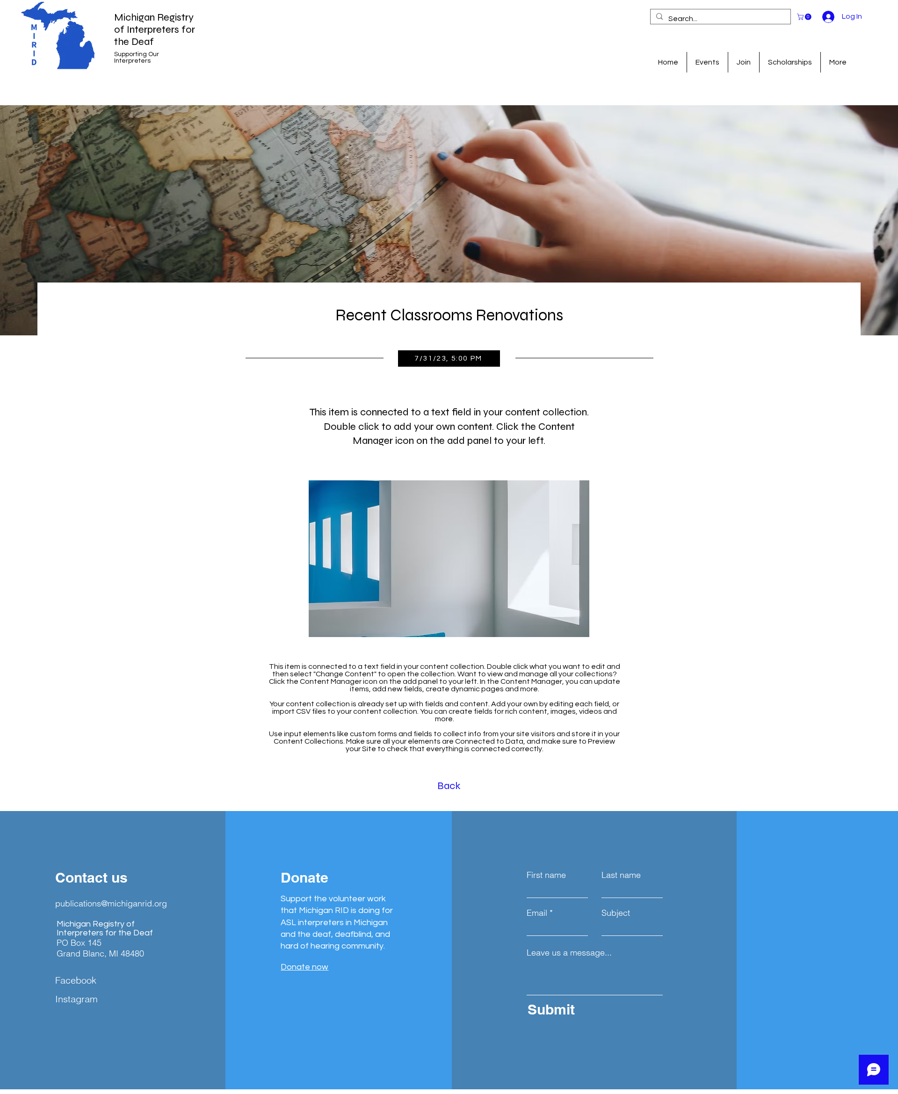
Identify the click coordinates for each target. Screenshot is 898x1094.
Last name (621, 875)
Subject (615, 913)
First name (546, 875)
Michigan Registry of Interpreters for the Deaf (154, 29)
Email (537, 913)
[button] (805, 17)
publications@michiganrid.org (111, 903)
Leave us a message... (569, 953)
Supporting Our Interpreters (136, 57)
